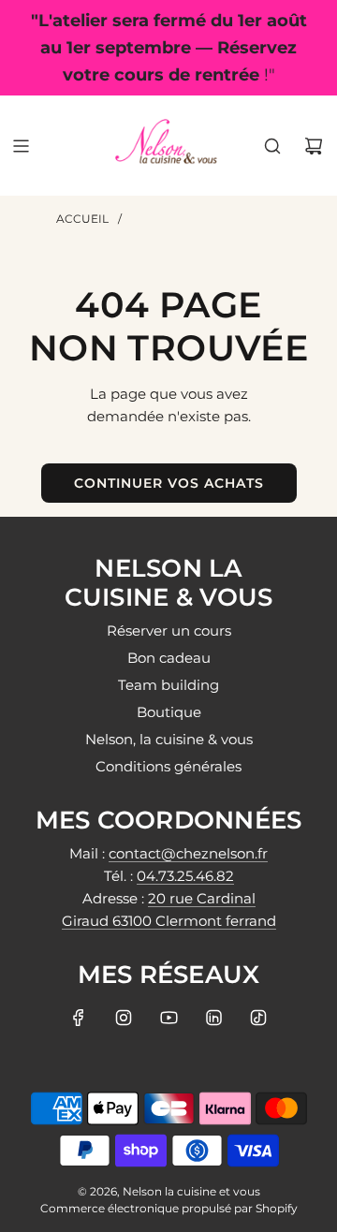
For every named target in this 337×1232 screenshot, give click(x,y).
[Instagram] (123, 1017)
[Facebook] (78, 1017)
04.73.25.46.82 (185, 876)
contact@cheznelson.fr (188, 853)
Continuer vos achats (169, 483)
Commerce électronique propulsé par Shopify (169, 1208)
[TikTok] (258, 1017)
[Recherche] (272, 146)
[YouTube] (168, 1017)
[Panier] (313, 146)
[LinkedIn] (213, 1017)
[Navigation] (20, 146)
